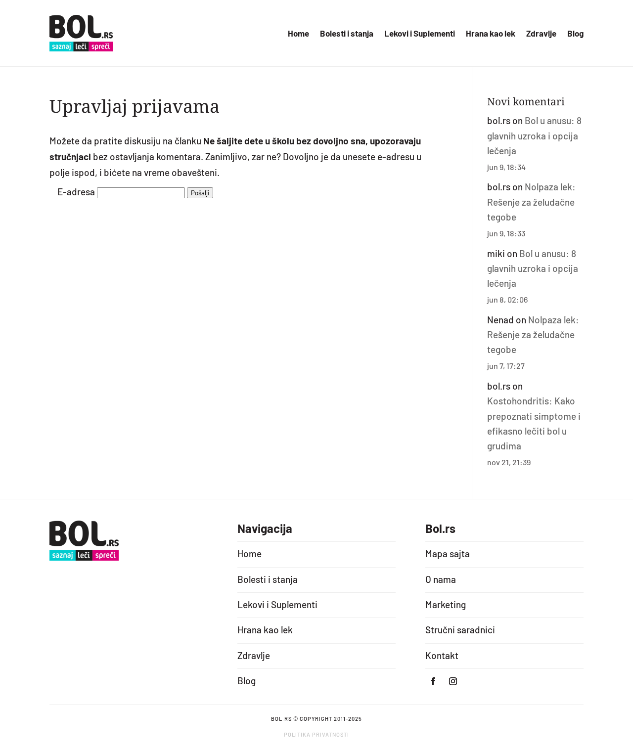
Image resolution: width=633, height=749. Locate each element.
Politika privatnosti (316, 734)
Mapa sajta (447, 553)
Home (298, 34)
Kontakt (441, 655)
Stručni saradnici (460, 629)
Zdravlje (541, 34)
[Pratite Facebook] (433, 681)
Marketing (445, 604)
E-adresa (76, 191)
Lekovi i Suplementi (419, 34)
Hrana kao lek (490, 34)
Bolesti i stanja (346, 34)
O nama (440, 579)
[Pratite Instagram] (453, 681)
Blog (575, 34)
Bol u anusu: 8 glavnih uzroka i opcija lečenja (534, 135)
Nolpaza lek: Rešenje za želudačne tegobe (531, 201)
